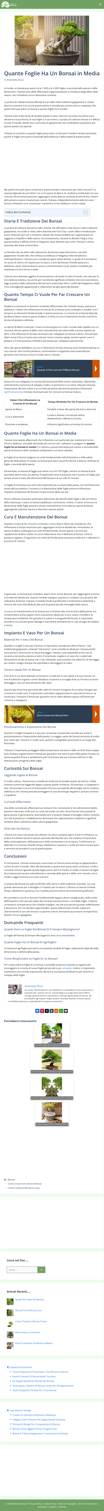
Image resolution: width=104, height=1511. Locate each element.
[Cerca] (41, 1270)
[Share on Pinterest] (42, 1011)
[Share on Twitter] (47, 1011)
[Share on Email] (66, 1011)
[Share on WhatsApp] (61, 1011)
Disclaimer (43, 1506)
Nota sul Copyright (67, 1503)
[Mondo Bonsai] (9, 4)
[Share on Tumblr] (52, 1011)
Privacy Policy (35, 1503)
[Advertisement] (52, 164)
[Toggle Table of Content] (84, 212)
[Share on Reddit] (56, 1011)
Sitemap (62, 1506)
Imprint (53, 1506)
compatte (67, 968)
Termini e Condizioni (87, 1503)
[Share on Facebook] (37, 1011)
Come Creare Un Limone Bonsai (25, 1183)
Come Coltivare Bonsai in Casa (24, 1187)
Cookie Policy (50, 1503)
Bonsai (11, 1179)
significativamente (13, 391)
